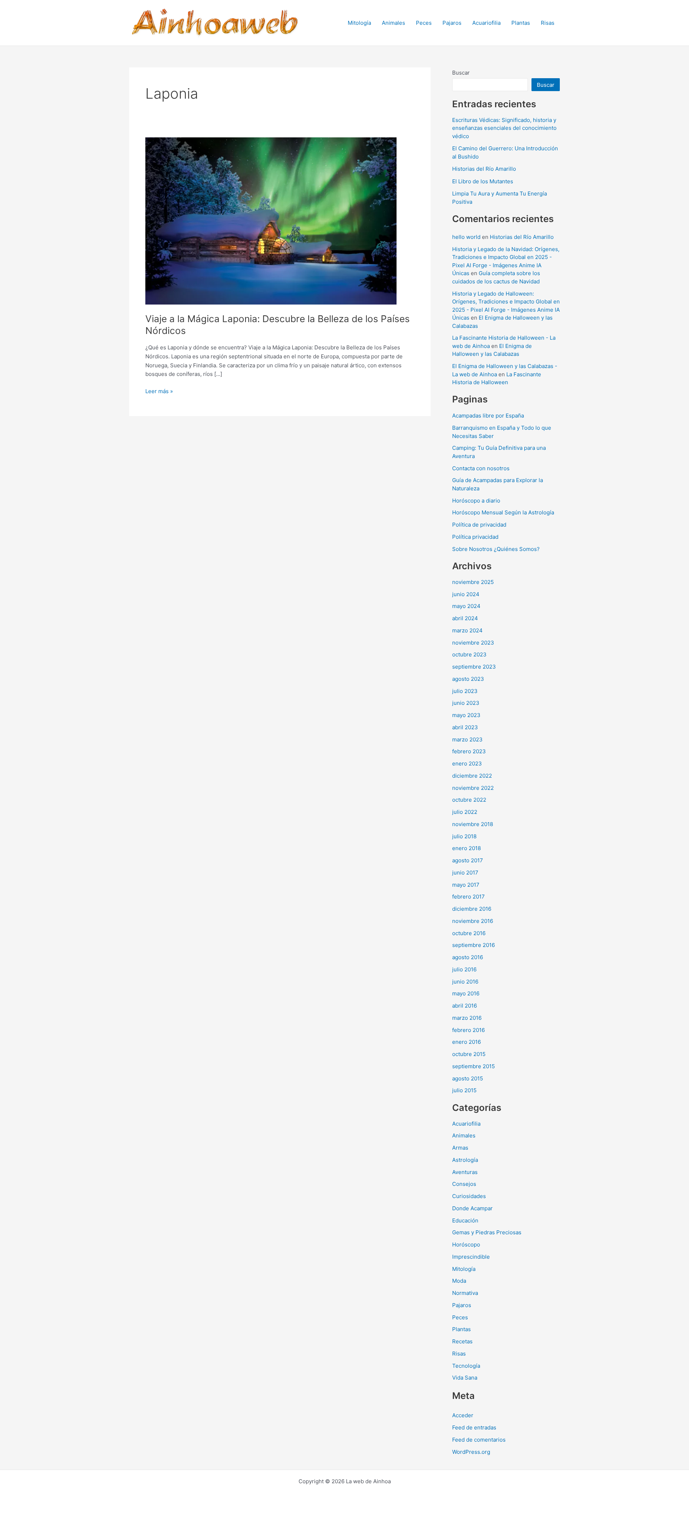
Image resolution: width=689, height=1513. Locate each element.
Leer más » (159, 391)
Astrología (465, 1159)
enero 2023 (467, 763)
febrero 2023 (469, 751)
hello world (466, 237)
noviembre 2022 (473, 787)
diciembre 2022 (472, 775)
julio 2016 (464, 969)
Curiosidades (469, 1196)
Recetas (462, 1341)
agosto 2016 (467, 957)
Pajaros (451, 22)
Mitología (359, 22)
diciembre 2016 (471, 908)
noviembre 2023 (473, 642)
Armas (460, 1147)
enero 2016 (466, 1041)
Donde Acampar (472, 1208)
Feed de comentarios (479, 1439)
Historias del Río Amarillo (484, 168)
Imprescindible (471, 1256)
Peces (424, 22)
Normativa (465, 1293)
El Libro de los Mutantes (482, 181)
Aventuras (465, 1172)
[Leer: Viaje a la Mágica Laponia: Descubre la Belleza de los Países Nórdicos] (271, 220)
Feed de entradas (474, 1427)
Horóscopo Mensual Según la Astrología (503, 512)
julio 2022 (464, 812)
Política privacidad (475, 536)
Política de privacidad (479, 524)
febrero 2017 (468, 896)
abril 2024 (465, 618)
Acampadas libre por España (488, 415)
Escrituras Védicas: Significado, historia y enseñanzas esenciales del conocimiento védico (504, 128)
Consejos (464, 1183)
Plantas (520, 22)
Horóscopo (466, 1244)
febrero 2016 (468, 1030)
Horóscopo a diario (476, 500)
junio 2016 (465, 981)
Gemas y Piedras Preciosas (486, 1232)
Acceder (462, 1415)
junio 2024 (465, 594)
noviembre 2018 (472, 824)
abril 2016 (464, 1005)
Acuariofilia (486, 22)
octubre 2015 (469, 1054)
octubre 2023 (469, 654)
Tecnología (466, 1365)
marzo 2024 (467, 630)
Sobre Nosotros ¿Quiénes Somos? (496, 549)
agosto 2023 (468, 678)
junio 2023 (465, 702)
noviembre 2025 (473, 582)
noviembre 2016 (472, 921)
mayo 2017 (465, 884)
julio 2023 (465, 691)
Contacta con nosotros (481, 468)
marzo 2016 (467, 1017)
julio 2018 (464, 836)
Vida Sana (464, 1377)
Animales (393, 22)
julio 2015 (464, 1090)
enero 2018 (466, 848)
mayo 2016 (465, 993)
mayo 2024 (466, 606)
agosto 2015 (467, 1078)
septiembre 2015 (473, 1066)
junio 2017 (465, 872)
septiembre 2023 (474, 666)
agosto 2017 (467, 860)
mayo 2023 (466, 715)
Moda (459, 1280)
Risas (547, 22)
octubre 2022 (469, 799)
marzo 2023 (467, 739)
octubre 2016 (469, 933)
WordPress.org (471, 1451)
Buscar (461, 72)
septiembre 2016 (473, 945)
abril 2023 (465, 727)
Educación (465, 1220)
